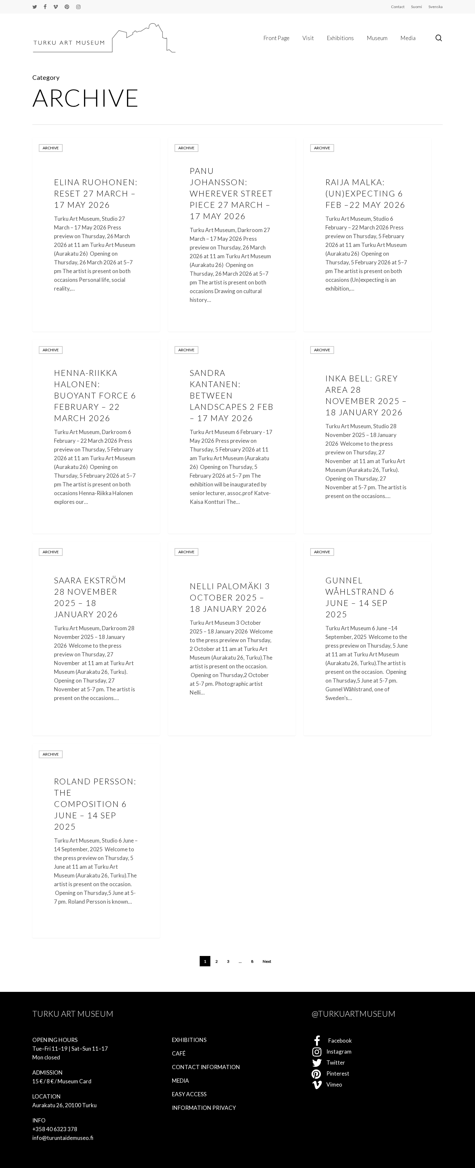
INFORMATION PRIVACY (204, 1107)
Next (267, 961)
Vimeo (332, 1084)
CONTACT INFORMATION (206, 1067)
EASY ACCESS (189, 1094)
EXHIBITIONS (189, 1039)
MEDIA (180, 1080)
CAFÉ (178, 1053)
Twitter (333, 1062)
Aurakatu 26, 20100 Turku (64, 1105)
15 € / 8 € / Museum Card (61, 1081)
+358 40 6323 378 (54, 1129)
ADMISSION (47, 1072)
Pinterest (335, 1073)
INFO (39, 1120)
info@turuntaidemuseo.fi (62, 1137)
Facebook (337, 1040)
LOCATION (46, 1096)
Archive (51, 147)
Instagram (337, 1051)
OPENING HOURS (55, 1039)
